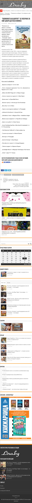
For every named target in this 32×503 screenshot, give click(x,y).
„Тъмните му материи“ (7, 133)
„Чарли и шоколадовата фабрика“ (10, 109)
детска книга (8, 174)
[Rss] (15, 498)
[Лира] (17, 4)
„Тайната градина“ (6, 146)
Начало (2, 13)
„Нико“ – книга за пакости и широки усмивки (13, 218)
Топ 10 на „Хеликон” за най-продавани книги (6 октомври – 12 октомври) (18, 463)
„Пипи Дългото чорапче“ (8, 143)
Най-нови (3, 282)
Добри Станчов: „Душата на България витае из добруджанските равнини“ (18, 476)
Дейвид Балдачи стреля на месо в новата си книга (19, 344)
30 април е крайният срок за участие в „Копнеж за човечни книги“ (10, 180)
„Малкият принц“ (6, 102)
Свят (15, 23)
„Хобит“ (4, 152)
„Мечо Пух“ (4, 105)
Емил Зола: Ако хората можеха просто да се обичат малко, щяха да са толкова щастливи (21, 184)
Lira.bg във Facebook (5, 490)
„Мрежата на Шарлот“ (7, 84)
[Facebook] (16, 498)
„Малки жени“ (5, 99)
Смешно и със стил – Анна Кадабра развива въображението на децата (13, 232)
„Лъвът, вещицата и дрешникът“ (10, 88)
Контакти (2, 488)
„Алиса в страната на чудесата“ (9, 96)
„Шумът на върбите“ (7, 122)
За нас (1, 485)
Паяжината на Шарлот (18, 174)
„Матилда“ (4, 136)
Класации (7, 13)
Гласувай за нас (16, 495)
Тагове (8, 282)
